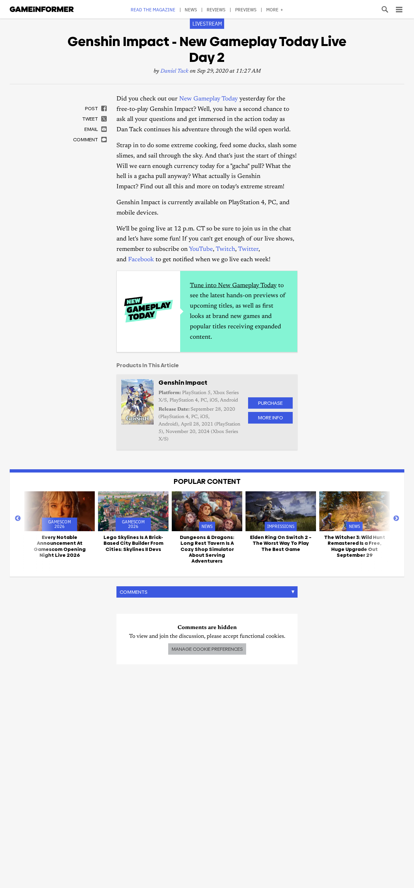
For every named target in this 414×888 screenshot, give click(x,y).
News (191, 9)
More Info (270, 417)
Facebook (141, 260)
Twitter (248, 249)
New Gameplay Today (208, 99)
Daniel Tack (174, 71)
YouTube (201, 249)
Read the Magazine (153, 9)
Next (396, 518)
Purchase (270, 403)
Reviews (216, 9)
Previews (246, 9)
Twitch (225, 249)
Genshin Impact (182, 383)
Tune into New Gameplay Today (233, 286)
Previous (18, 518)
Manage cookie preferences (207, 649)
